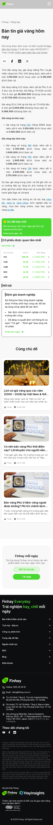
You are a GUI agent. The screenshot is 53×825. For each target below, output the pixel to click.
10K (30, 168)
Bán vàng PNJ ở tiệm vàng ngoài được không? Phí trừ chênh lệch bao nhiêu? (25, 504)
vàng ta (11, 203)
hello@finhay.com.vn (21, 692)
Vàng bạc (15, 22)
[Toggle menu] (49, 3)
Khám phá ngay (10, 233)
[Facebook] (9, 732)
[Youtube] (3, 732)
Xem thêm (6, 246)
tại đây (10, 209)
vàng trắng (22, 203)
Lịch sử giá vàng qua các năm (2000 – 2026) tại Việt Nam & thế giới (25, 392)
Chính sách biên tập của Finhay (31, 52)
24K (28, 124)
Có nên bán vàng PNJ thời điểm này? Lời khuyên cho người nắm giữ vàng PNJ (24, 448)
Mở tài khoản (26, 569)
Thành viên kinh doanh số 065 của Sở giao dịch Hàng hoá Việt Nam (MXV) (26, 802)
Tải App (26, 576)
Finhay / (6, 22)
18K (30, 145)
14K (30, 156)
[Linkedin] (14, 732)
